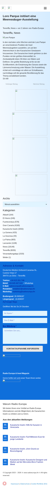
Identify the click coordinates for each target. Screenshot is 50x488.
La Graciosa (8, 236)
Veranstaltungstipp (10, 254)
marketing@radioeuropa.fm (24, 292)
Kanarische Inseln (10, 229)
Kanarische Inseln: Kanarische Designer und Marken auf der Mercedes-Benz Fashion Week (28, 462)
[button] (45, 8)
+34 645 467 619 (16, 283)
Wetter (5, 257)
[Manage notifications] (4, 483)
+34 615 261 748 (17, 280)
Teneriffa (6, 28)
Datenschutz (25, 484)
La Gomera (7, 232)
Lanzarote (7, 243)
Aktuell (5, 215)
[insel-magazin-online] (25, 99)
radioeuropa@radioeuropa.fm (21, 286)
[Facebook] (46, 2)
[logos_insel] (9, 8)
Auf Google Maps (10, 302)
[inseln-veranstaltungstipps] (25, 184)
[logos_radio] (3, 8)
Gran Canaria (8, 225)
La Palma (7, 240)
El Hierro (6, 218)
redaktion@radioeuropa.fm (24, 289)
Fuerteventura (8, 222)
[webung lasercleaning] (25, 123)
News (13, 28)
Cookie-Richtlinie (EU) (39, 484)
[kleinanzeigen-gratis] (25, 154)
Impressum (15, 484)
